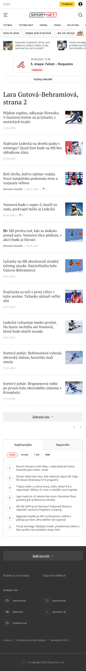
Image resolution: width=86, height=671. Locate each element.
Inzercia (7, 640)
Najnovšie (63, 445)
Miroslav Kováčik (13, 189)
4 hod (12, 455)
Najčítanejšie (23, 445)
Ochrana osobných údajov (31, 640)
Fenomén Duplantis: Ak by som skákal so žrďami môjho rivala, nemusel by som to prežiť (32, 45)
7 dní (36, 455)
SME (47, 455)
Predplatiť (67, 4)
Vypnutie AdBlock (54, 575)
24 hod (24, 455)
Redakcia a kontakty (16, 575)
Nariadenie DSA (59, 640)
